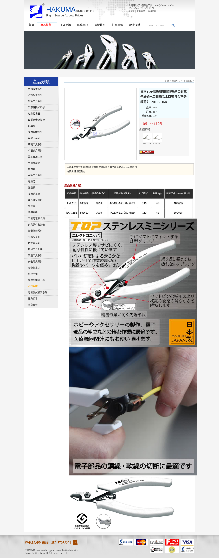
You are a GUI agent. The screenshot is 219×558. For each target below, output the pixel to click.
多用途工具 (32, 194)
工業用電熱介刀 (34, 218)
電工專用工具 (33, 157)
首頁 (31, 24)
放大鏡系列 (32, 243)
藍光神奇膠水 (33, 200)
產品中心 (176, 81)
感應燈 (29, 206)
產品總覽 (46, 24)
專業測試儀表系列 (35, 292)
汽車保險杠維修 (34, 107)
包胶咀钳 (31, 274)
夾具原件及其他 (34, 224)
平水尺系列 (32, 237)
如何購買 (141, 11)
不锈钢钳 (31, 286)
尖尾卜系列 (32, 138)
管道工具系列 (33, 255)
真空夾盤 (31, 304)
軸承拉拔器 (32, 113)
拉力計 (29, 169)
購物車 (131, 11)
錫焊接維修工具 (34, 280)
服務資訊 (82, 24)
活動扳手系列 (33, 95)
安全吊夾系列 (33, 261)
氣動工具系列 (33, 101)
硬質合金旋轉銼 (34, 120)
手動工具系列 (33, 175)
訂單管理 (117, 24)
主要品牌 (65, 24)
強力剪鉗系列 (33, 132)
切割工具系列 (33, 144)
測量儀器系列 (33, 231)
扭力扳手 (31, 298)
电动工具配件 (33, 249)
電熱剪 (29, 181)
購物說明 (152, 11)
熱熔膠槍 (31, 212)
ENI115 (157, 137)
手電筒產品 (32, 163)
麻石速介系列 (33, 150)
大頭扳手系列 (33, 89)
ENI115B (147, 137)
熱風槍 (29, 187)
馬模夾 (29, 126)
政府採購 (134, 24)
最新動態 (100, 24)
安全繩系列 (32, 267)
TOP (155, 107)
